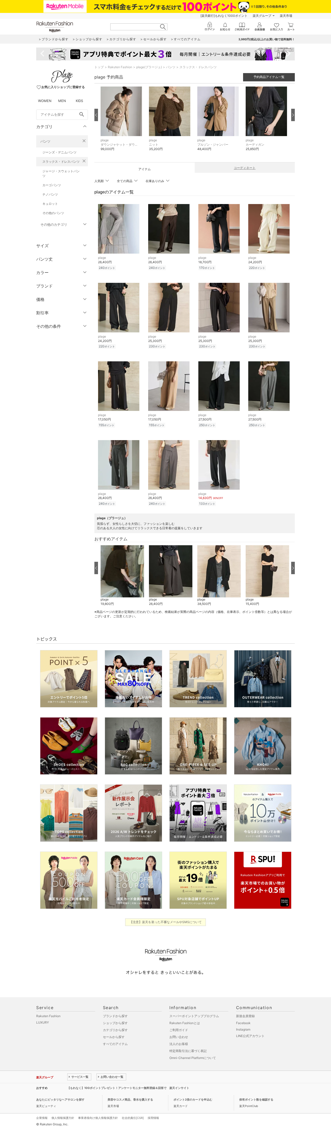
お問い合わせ (178, 1037)
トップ (99, 67)
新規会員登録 (245, 1016)
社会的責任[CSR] (133, 1118)
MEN (62, 101)
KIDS (79, 101)
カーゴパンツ (51, 185)
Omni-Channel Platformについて (192, 1058)
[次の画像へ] (293, 115)
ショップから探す (115, 1023)
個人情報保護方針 (62, 1118)
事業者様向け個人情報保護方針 (98, 1118)
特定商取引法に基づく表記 (188, 1051)
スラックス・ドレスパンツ (61, 161)
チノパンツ (50, 194)
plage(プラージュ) (149, 67)
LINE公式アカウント (250, 1036)
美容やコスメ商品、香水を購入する (130, 1099)
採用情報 (153, 1118)
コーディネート (244, 168)
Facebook (243, 1023)
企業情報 (42, 1118)
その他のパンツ (53, 213)
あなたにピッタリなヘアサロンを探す (60, 1099)
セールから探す (114, 1037)
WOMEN (44, 101)
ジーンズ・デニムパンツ (59, 152)
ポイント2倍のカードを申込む (193, 1099)
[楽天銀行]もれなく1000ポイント (223, 16)
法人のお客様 (178, 1044)
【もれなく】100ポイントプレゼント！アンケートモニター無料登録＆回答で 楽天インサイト (128, 1088)
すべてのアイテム (115, 1044)
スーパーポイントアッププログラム (194, 1016)
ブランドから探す (115, 1016)
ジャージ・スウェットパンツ (61, 173)
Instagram (243, 1029)
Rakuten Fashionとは (184, 1023)
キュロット (50, 204)
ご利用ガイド (178, 1030)
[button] (122, 123)
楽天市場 (286, 16)
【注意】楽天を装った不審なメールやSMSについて (166, 922)
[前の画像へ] (96, 115)
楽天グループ (262, 16)
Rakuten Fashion (120, 67)
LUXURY (42, 1022)
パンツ (45, 141)
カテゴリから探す (115, 1030)
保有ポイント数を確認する (256, 1099)
